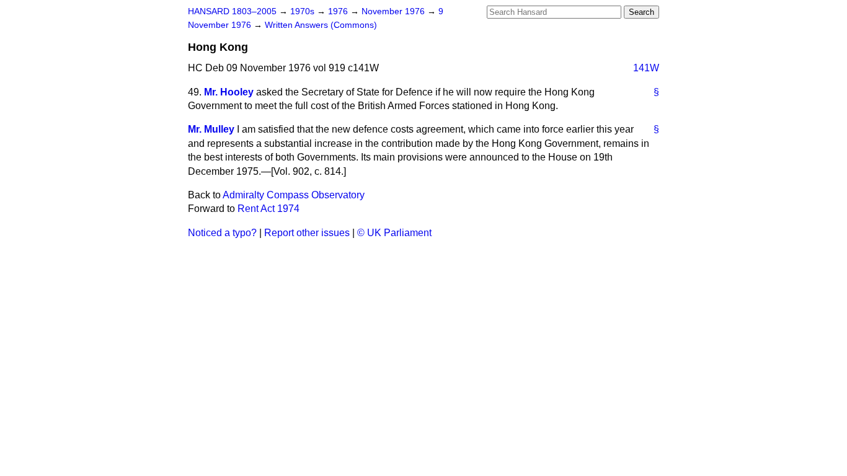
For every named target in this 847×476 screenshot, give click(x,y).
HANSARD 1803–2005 (232, 11)
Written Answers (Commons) (321, 25)
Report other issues (307, 232)
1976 (339, 11)
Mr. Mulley (211, 129)
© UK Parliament (394, 232)
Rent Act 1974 (268, 208)
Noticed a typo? (222, 232)
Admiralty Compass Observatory (294, 195)
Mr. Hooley (229, 92)
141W (646, 68)
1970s (303, 11)
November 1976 (394, 11)
